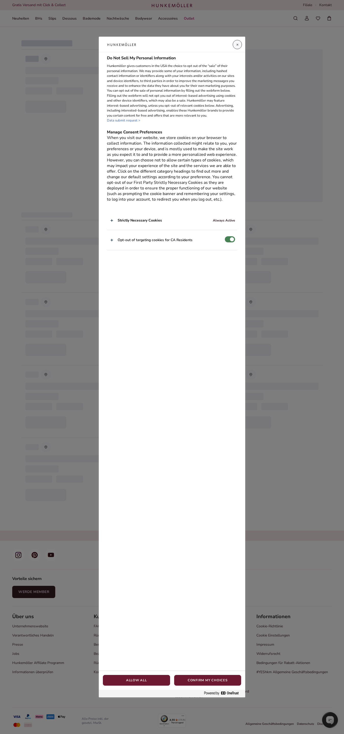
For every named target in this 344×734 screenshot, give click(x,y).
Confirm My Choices (208, 680)
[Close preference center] (237, 44)
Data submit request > (123, 120)
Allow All (136, 680)
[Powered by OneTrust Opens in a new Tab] (223, 693)
